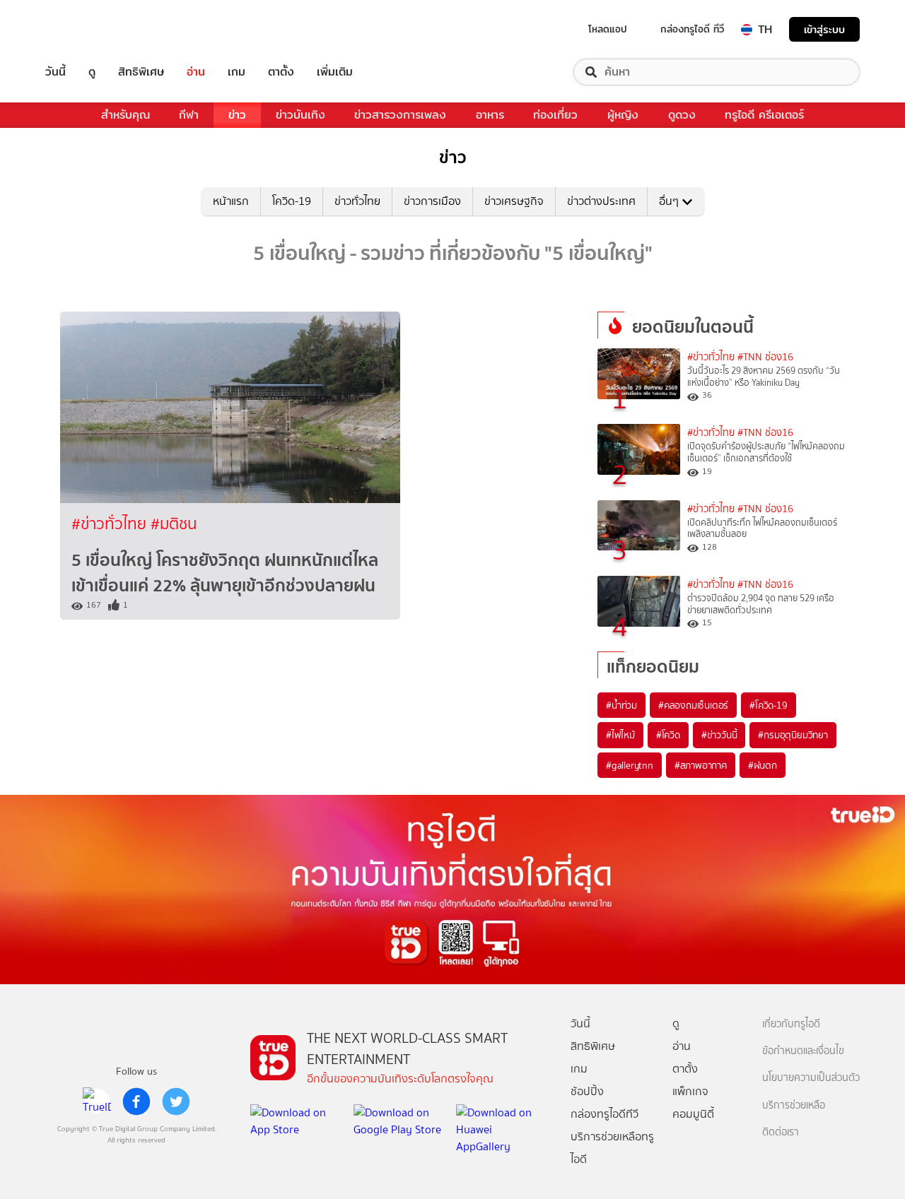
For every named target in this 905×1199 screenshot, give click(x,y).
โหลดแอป (607, 29)
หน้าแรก (231, 201)
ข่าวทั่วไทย (357, 201)
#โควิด (668, 735)
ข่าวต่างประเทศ (601, 201)
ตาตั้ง (281, 72)
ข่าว (237, 115)
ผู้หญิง (622, 115)
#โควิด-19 (768, 705)
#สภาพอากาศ (701, 765)
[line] (97, 1101)
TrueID (87, 29)
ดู (91, 72)
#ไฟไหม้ (620, 735)
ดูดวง (682, 115)
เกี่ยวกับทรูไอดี (791, 1024)
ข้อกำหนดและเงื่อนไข (803, 1051)
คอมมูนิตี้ (693, 1114)
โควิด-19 (291, 201)
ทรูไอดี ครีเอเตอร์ (764, 115)
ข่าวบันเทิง (300, 115)
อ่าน (196, 72)
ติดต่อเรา (780, 1132)
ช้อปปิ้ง (587, 1091)
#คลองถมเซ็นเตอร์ (693, 705)
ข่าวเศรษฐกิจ (514, 201)
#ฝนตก (762, 765)
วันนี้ (55, 72)
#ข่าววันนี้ (719, 735)
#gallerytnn (629, 765)
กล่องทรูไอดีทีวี (604, 1114)
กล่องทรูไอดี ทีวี (692, 29)
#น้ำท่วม (621, 705)
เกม (236, 72)
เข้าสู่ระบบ (824, 29)
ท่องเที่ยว (555, 115)
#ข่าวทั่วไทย (111, 524)
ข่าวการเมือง (432, 201)
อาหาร (490, 115)
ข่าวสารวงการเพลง (400, 115)
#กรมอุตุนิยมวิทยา (792, 735)
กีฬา (189, 115)
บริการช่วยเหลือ (793, 1105)
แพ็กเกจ (690, 1091)
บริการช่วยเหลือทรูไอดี (612, 1147)
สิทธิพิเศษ (141, 72)
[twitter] (176, 1101)
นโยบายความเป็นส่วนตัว (811, 1077)
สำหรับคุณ (125, 115)
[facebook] (136, 1101)
